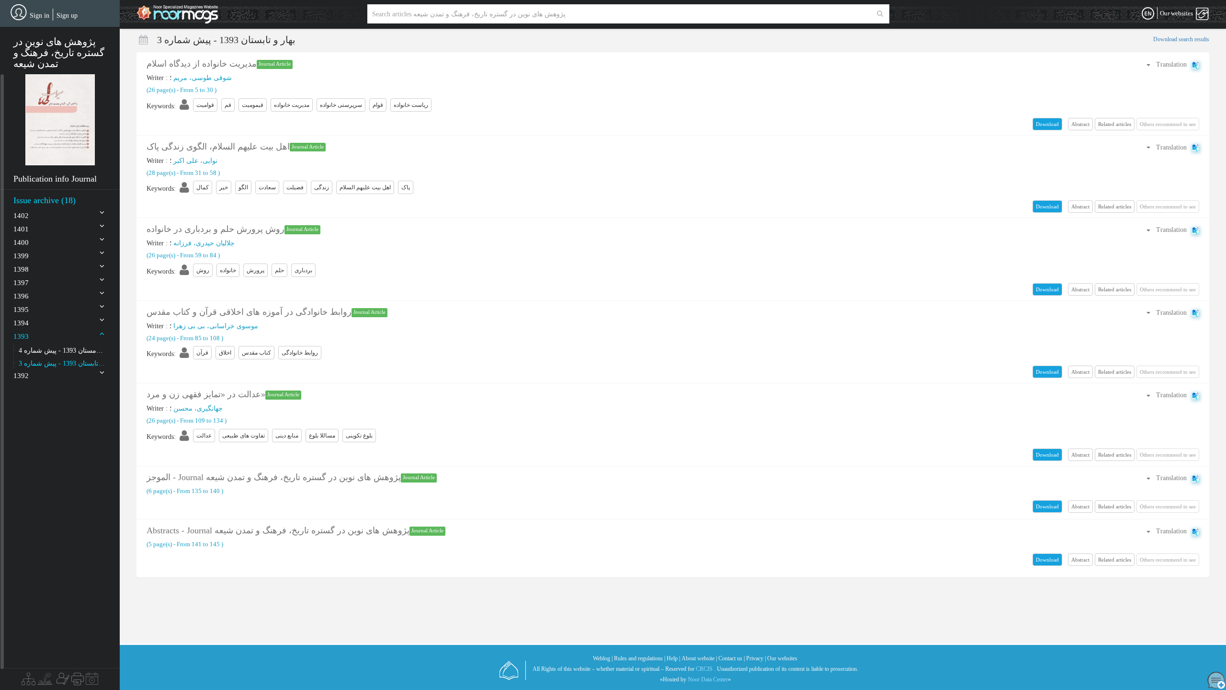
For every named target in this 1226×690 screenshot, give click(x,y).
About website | (699, 658)
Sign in (39, 15)
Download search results (1181, 39)
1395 (21, 309)
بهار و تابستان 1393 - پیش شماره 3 (62, 363)
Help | (673, 658)
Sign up (67, 15)
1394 (21, 323)
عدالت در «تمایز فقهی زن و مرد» (206, 394)
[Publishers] (77, 681)
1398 (21, 269)
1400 (21, 242)
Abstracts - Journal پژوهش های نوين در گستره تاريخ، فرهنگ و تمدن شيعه (278, 530)
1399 (21, 256)
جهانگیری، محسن (198, 408)
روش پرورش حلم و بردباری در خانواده (215, 229)
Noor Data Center (708, 679)
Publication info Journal (55, 179)
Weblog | (603, 658)
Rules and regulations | (639, 658)
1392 (21, 376)
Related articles (1114, 124)
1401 (21, 229)
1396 (21, 296)
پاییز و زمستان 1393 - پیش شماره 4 (62, 350)
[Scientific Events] (92, 681)
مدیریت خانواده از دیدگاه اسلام (202, 64)
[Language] (1148, 13)
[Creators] (61, 681)
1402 (21, 215)
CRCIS (704, 669)
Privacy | (756, 658)
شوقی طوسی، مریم (202, 77)
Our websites (782, 658)
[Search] (880, 13)
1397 (21, 283)
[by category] (28, 681)
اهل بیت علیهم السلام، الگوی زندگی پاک (218, 146)
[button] (60, 119)
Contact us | (731, 658)
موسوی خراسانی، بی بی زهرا (215, 326)
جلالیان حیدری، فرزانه (204, 243)
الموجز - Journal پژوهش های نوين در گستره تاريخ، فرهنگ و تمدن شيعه (274, 477)
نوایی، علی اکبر (195, 160)
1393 (21, 336)
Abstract (1080, 124)
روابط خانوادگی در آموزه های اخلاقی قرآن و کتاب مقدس (249, 312)
